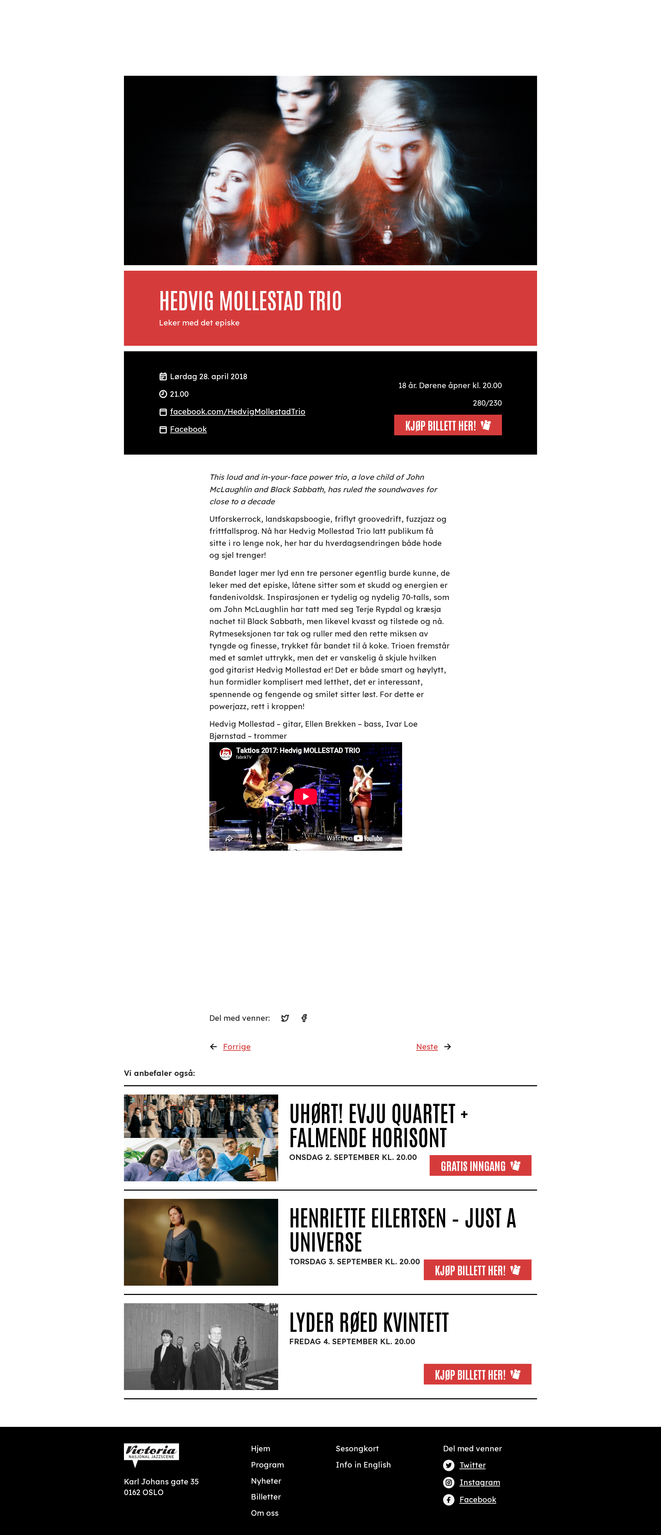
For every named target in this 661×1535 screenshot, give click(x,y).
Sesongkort (357, 1448)
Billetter (266, 1497)
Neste (427, 1046)
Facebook (188, 429)
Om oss (265, 1513)
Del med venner (472, 1448)
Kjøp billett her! (470, 1270)
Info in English (363, 1465)
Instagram (480, 1482)
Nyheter (266, 1481)
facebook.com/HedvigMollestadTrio (237, 411)
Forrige (237, 1046)
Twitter (473, 1465)
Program (267, 1465)
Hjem (260, 1448)
